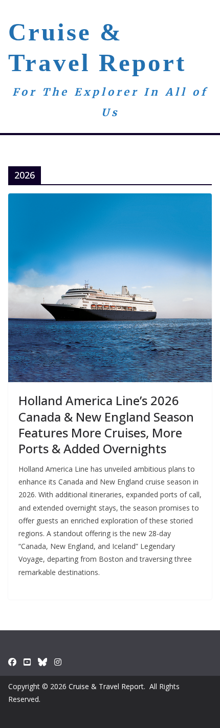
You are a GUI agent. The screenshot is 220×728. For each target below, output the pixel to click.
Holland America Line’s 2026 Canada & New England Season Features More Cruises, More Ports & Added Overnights (106, 424)
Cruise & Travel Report (106, 686)
